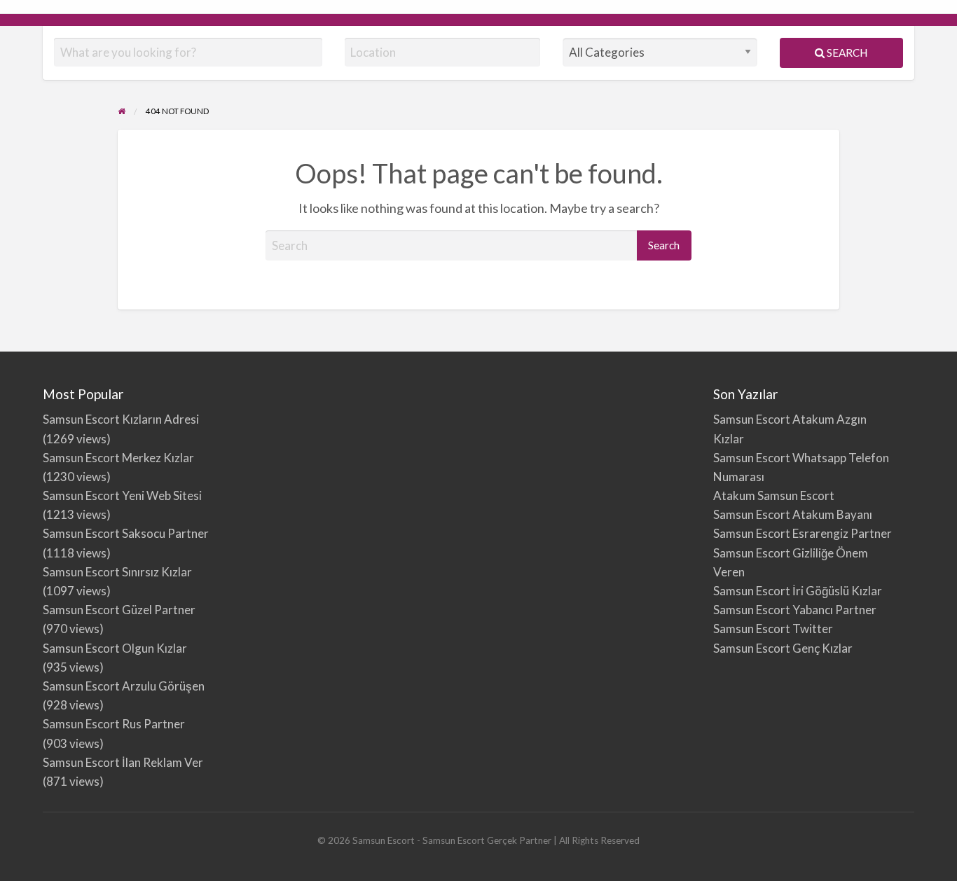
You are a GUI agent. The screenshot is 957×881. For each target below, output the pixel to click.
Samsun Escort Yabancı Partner (794, 609)
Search (846, 52)
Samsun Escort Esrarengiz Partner (802, 533)
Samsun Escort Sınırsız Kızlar (117, 571)
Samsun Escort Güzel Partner (119, 609)
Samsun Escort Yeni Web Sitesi (122, 495)
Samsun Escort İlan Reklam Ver (123, 762)
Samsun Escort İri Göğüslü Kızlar (797, 590)
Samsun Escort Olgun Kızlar (115, 648)
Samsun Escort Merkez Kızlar (118, 457)
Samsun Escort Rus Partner (114, 723)
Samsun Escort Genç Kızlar (783, 648)
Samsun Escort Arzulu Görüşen (124, 686)
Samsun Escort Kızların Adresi (121, 419)
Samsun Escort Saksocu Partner (126, 533)
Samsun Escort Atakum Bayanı (792, 514)
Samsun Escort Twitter (773, 628)
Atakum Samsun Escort (773, 495)
